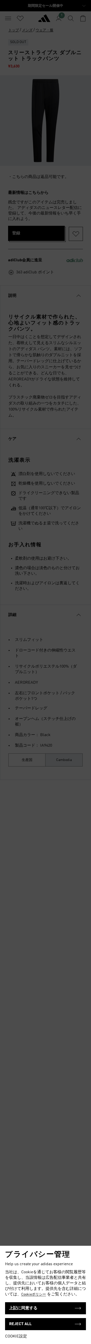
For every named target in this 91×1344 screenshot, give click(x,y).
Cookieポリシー (33, 1294)
